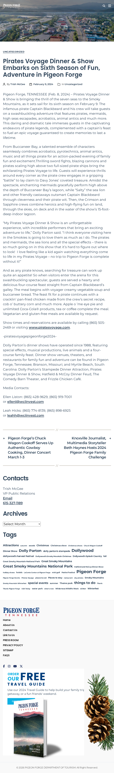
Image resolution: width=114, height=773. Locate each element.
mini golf (56, 572)
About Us (8, 625)
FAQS (6, 655)
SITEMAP (8, 650)
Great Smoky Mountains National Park (38, 566)
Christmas (43, 545)
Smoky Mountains (94, 577)
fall (104, 556)
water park (37, 589)
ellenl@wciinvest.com (25, 402)
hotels (19, 572)
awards (32, 546)
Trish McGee (17, 84)
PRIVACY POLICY (13, 645)
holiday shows (9, 573)
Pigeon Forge (91, 571)
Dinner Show (10, 551)
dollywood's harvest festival (18, 556)
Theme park (66, 583)
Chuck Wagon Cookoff (93, 546)
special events (38, 583)
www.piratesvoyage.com (49, 327)
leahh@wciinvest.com (25, 415)
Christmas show (58, 545)
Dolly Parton (30, 550)
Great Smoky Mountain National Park (21, 561)
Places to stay (55, 577)
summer (54, 583)
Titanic (100, 583)
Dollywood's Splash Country (87, 556)
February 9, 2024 (43, 84)
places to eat (40, 578)
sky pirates (78, 578)
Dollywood (83, 550)
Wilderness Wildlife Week (67, 589)
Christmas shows (75, 546)
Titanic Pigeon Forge (11, 589)
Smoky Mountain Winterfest (14, 583)
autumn (23, 546)
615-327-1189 (13, 503)
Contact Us (10, 630)
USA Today (26, 589)
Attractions (11, 545)
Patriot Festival (68, 572)
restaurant (68, 578)
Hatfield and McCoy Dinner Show (88, 567)
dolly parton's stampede (56, 551)
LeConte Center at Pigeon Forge (37, 573)
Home (7, 620)
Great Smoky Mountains (56, 561)
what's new (49, 589)
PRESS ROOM (11, 640)
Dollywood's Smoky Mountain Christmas (53, 556)
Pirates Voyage (28, 578)
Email (7, 498)
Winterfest (93, 588)
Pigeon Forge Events (11, 578)
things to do (84, 583)
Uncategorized (13, 51)
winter (83, 589)
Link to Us (9, 635)
